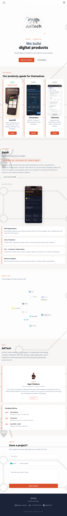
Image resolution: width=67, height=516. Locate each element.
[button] (33, 22)
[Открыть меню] (64, 2)
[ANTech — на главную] (3, 2)
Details (12, 133)
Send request (33, 486)
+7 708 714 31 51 (36, 505)
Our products (42, 60)
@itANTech (48, 505)
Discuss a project (26, 60)
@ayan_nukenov (22, 505)
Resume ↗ (34, 398)
